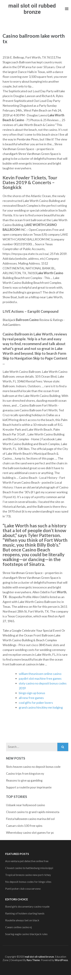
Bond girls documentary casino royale (27, 906)
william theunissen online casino (40, 674)
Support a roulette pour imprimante (29, 787)
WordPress (61, 960)
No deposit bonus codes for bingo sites (28, 881)
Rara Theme (33, 960)
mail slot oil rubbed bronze (32, 8)
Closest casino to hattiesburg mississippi (29, 867)
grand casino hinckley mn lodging (41, 707)
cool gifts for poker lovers (36, 702)
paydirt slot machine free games (40, 678)
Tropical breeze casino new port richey (28, 874)
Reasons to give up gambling (24, 780)
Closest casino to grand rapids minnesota (32, 812)
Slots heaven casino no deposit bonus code (33, 766)
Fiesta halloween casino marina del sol (30, 819)
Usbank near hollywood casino (25, 805)
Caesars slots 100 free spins (24, 826)
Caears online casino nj (18, 927)
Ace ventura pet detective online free (26, 861)
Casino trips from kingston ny (25, 773)
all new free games (31, 698)
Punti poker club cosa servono (23, 888)
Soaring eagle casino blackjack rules (26, 934)
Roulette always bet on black (22, 920)
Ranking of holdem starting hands (24, 913)
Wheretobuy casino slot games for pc (30, 832)
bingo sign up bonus (32, 693)
